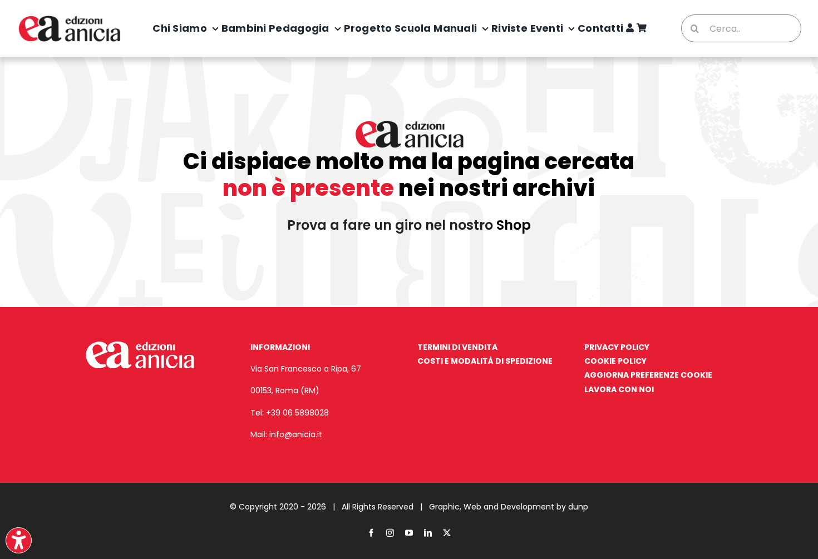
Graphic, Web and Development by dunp (508, 506)
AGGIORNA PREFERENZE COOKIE (648, 374)
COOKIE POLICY (615, 361)
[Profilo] (630, 28)
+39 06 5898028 (297, 412)
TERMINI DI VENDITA (457, 347)
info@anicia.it (295, 434)
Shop (513, 225)
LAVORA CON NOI (619, 389)
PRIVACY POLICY (616, 347)
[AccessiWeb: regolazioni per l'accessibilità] (19, 540)
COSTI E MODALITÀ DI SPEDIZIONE (485, 361)
